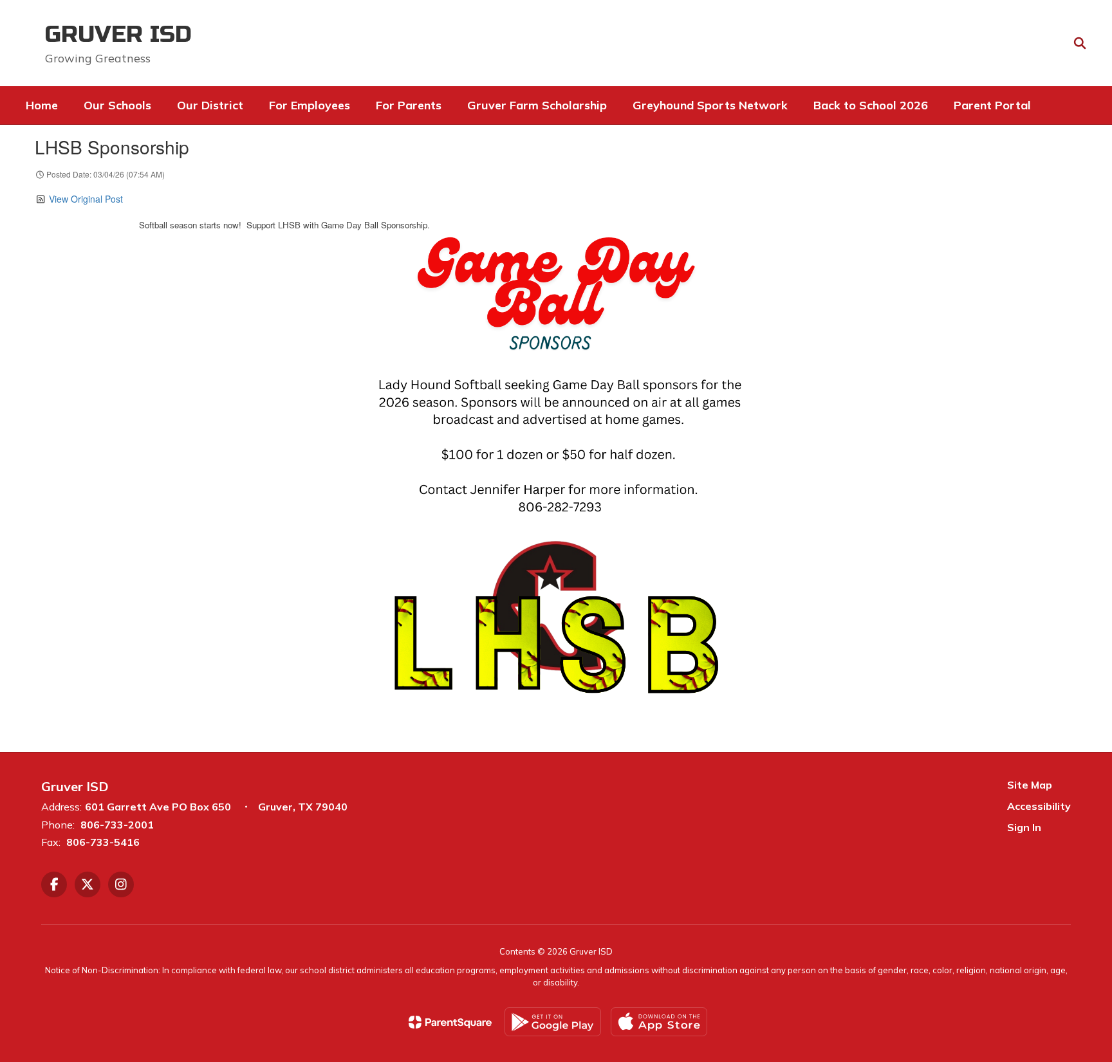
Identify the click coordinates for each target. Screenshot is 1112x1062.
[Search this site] (1079, 43)
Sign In (1024, 827)
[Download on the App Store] (659, 1021)
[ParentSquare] (450, 1022)
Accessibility (1039, 806)
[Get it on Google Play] (553, 1021)
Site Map (1029, 784)
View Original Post (86, 198)
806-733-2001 (117, 824)
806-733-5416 (103, 842)
